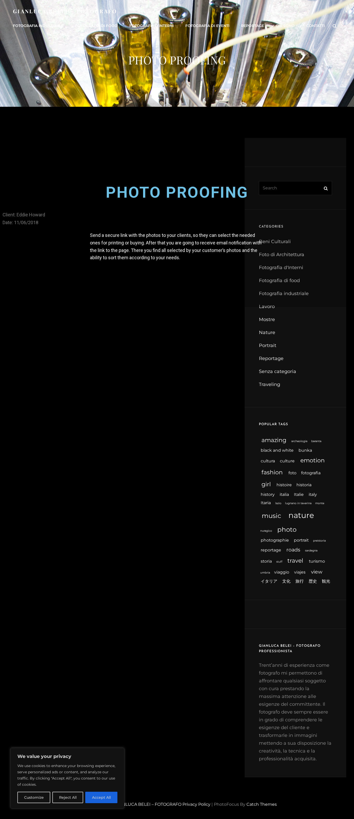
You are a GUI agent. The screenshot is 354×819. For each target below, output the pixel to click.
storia (266, 561)
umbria (265, 572)
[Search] (334, 25)
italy (313, 494)
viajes (300, 572)
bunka (305, 450)
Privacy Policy (196, 804)
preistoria (319, 540)
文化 (286, 581)
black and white (277, 450)
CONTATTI (315, 25)
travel (295, 560)
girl (266, 484)
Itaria (266, 502)
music (271, 516)
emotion (312, 460)
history (268, 494)
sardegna (311, 550)
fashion (272, 472)
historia (303, 484)
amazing (273, 440)
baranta (316, 441)
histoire (284, 484)
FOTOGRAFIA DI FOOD (96, 25)
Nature (267, 332)
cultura (268, 460)
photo (286, 529)
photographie (275, 540)
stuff (279, 561)
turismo (317, 561)
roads (293, 550)
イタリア (269, 581)
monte (319, 503)
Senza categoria (277, 371)
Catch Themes (261, 804)
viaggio (281, 572)
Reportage (271, 358)
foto (292, 472)
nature (301, 515)
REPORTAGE (252, 25)
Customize (34, 797)
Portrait (267, 345)
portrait (301, 540)
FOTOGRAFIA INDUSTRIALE (38, 25)
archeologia (299, 441)
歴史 (313, 581)
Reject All (68, 797)
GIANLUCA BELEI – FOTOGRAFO (65, 11)
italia (284, 494)
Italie (299, 494)
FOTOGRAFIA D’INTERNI (151, 25)
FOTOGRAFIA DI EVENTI (207, 25)
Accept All (101, 797)
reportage (271, 550)
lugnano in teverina (298, 503)
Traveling (269, 384)
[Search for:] (295, 188)
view (316, 572)
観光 (326, 581)
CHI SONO (285, 25)
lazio (278, 503)
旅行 (299, 581)
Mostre (267, 319)
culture (287, 460)
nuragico (266, 530)
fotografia (311, 472)
